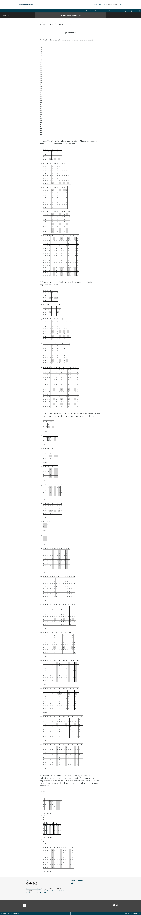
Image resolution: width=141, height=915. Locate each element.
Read (100, 4)
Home (95, 4)
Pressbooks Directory (75, 907)
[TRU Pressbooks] (26, 4)
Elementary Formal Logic (70, 15)
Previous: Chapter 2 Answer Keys (11, 913)
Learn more (99, 11)
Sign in (105, 4)
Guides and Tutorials (63, 907)
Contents (6, 15)
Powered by (69, 904)
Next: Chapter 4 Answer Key (131, 913)
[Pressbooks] (24, 906)
